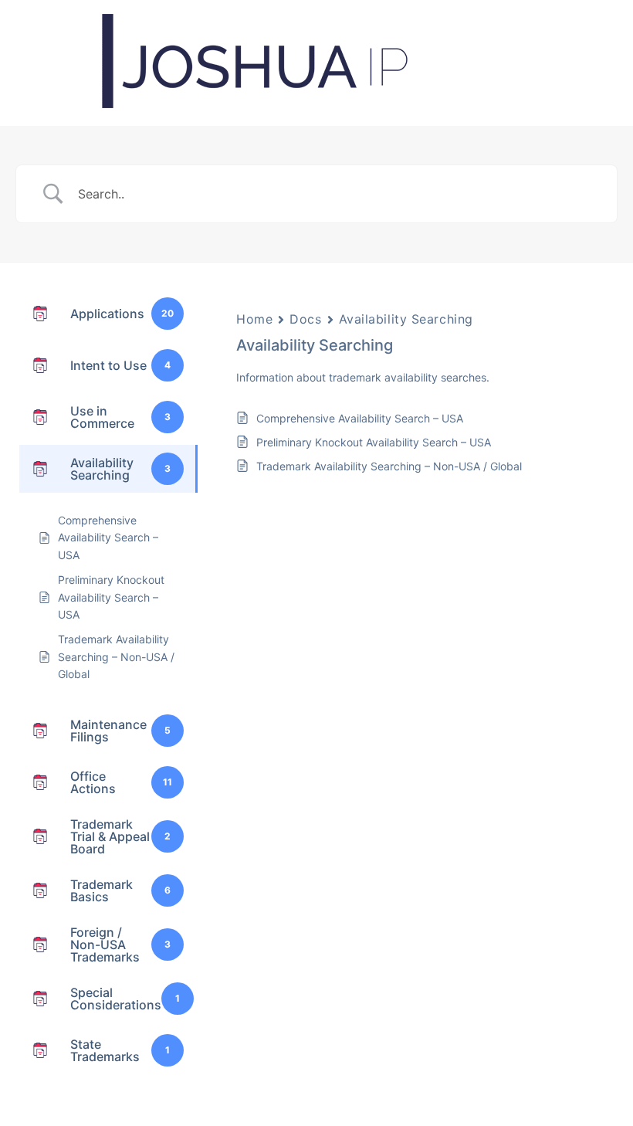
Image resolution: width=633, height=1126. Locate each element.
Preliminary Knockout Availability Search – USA (373, 442)
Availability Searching (406, 319)
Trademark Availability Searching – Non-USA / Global (389, 466)
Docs (305, 319)
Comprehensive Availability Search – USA (359, 418)
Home (254, 319)
